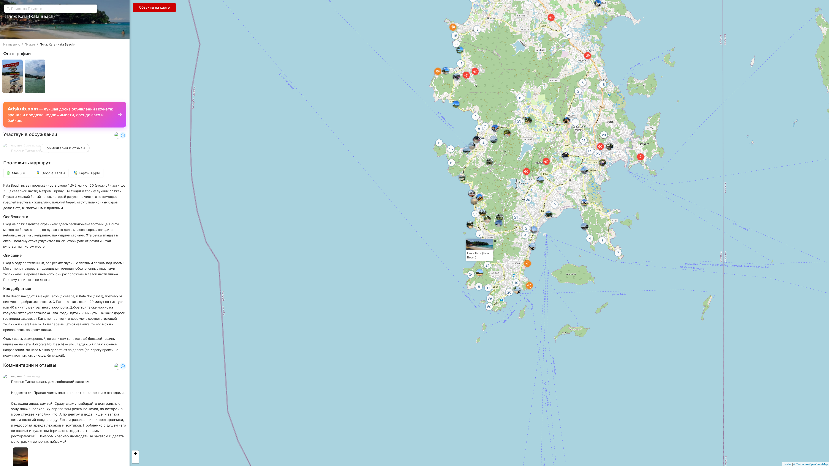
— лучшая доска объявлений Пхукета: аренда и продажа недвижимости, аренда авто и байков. (60, 114)
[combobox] (53, 8)
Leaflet (787, 464)
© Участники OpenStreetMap (810, 464)
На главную (11, 44)
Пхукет (30, 44)
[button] (135, 453)
